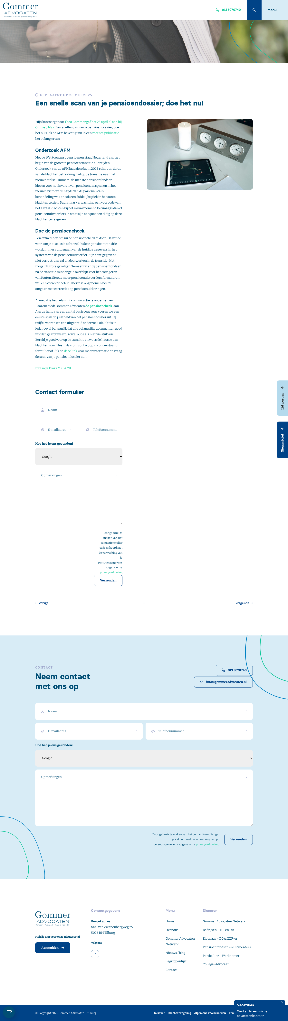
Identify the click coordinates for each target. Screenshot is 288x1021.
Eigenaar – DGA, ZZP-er (220, 938)
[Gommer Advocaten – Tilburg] (36, 10)
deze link (70, 351)
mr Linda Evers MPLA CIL (53, 368)
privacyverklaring (111, 572)
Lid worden (282, 401)
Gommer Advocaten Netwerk (224, 921)
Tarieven (159, 1013)
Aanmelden (50, 948)
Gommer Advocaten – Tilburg (77, 1013)
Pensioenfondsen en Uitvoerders (227, 947)
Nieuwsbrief (282, 442)
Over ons (172, 930)
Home (170, 921)
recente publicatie (105, 133)
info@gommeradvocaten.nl (226, 682)
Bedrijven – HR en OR (218, 930)
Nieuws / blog (175, 953)
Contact (171, 970)
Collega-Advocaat (216, 964)
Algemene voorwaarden (210, 1013)
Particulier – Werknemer (221, 956)
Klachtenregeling (179, 1013)
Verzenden (108, 580)
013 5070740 (237, 670)
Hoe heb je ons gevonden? (54, 443)
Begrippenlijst (176, 961)
